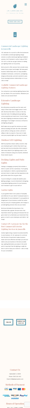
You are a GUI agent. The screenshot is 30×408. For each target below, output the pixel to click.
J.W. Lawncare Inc (15, 10)
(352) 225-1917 (15, 21)
